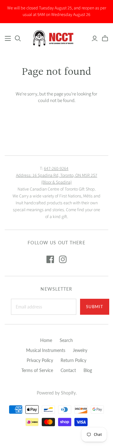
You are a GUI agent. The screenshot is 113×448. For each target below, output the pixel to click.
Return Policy (73, 360)
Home (46, 340)
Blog (87, 370)
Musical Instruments (45, 350)
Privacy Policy (40, 360)
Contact (68, 370)
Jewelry (80, 350)
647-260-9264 (56, 168)
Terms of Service (37, 370)
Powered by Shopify (56, 392)
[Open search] (18, 38)
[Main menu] (8, 38)
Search (66, 340)
